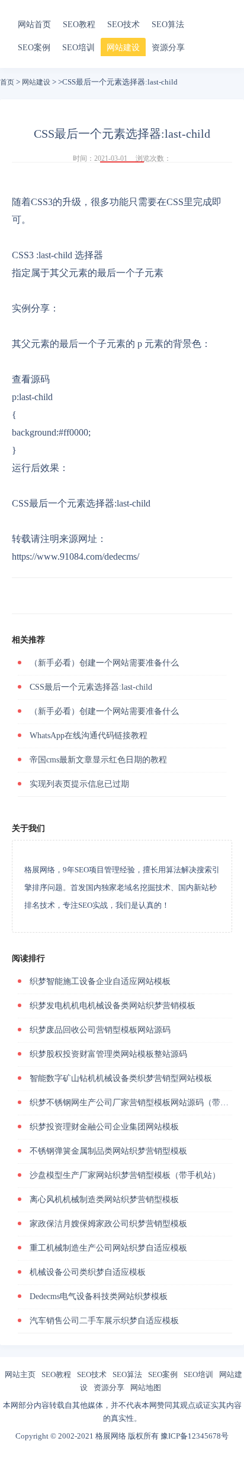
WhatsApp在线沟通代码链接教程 (88, 735)
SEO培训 (78, 47)
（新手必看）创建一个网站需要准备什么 (104, 662)
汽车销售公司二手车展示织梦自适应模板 (104, 1320)
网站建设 (123, 47)
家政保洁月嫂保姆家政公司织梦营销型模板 (108, 1223)
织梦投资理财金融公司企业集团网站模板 (104, 1126)
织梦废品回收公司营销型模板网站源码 (100, 1029)
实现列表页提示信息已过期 (79, 784)
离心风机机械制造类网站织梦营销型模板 (104, 1199)
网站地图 (145, 1387)
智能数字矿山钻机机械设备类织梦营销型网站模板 (121, 1078)
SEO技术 (123, 24)
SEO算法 (168, 24)
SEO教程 (79, 24)
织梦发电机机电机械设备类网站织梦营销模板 (112, 1005)
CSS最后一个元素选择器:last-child (91, 687)
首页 (7, 82)
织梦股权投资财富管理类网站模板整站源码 (108, 1054)
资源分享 (168, 47)
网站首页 (34, 24)
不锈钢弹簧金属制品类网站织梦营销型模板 (108, 1151)
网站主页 (20, 1374)
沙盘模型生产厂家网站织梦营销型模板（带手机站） (125, 1175)
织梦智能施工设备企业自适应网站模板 (100, 981)
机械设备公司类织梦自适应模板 (88, 1272)
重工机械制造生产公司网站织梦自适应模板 (108, 1248)
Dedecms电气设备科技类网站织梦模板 (99, 1296)
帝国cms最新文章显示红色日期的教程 (98, 759)
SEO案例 (34, 47)
